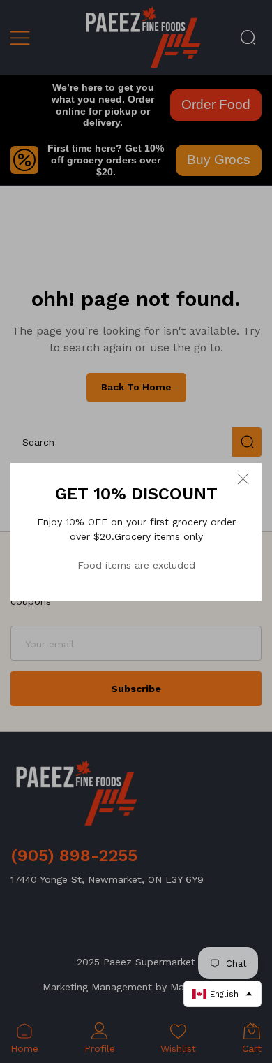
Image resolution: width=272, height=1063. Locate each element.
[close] (242, 478)
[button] (222, 993)
